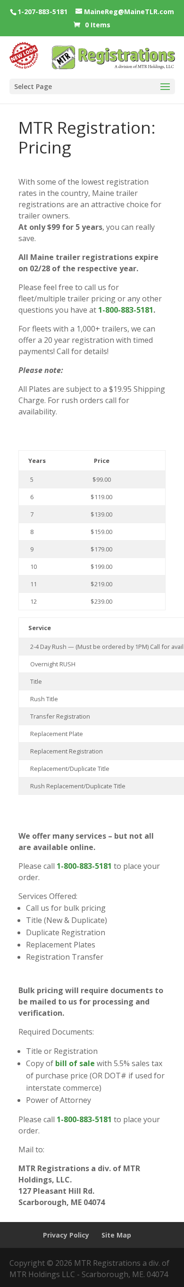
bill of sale (75, 1063)
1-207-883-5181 (42, 11)
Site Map (116, 1234)
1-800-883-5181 (125, 310)
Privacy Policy (66, 1234)
